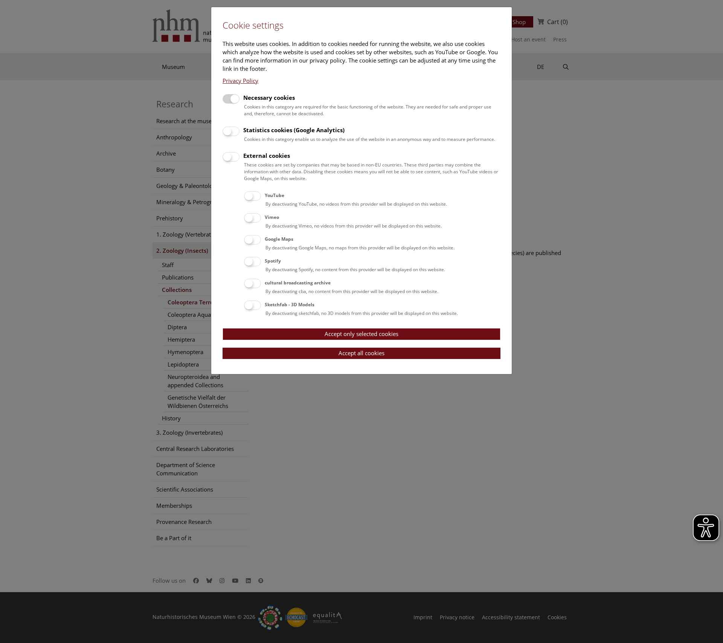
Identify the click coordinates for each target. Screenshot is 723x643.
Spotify (273, 261)
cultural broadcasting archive (298, 282)
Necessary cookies (269, 97)
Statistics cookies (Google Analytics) (294, 130)
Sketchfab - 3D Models (289, 304)
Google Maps (279, 239)
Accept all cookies (361, 353)
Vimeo (272, 217)
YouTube (274, 195)
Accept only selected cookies (361, 334)
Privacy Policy (240, 80)
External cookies (266, 155)
